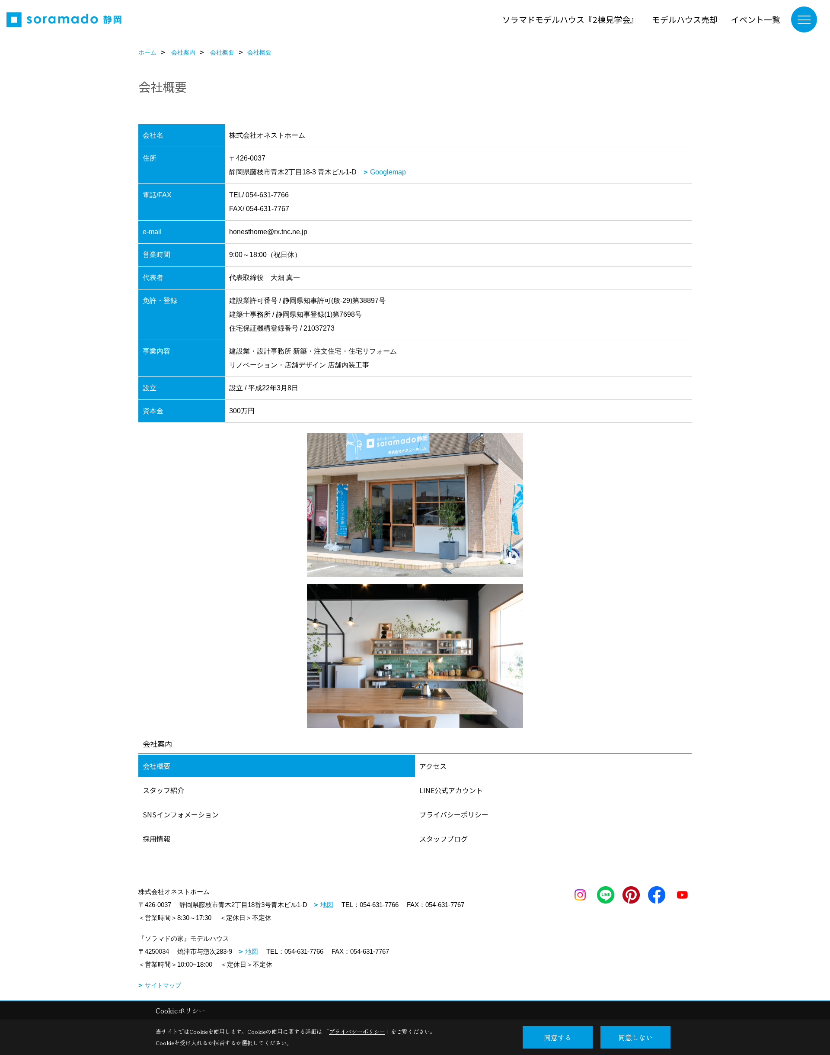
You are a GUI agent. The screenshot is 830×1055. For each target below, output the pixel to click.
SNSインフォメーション (181, 814)
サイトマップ (163, 985)
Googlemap (388, 172)
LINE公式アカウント (451, 790)
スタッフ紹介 (163, 790)
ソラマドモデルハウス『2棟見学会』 (570, 19)
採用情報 (156, 838)
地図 (326, 904)
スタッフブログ (443, 838)
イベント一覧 (755, 19)
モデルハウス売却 (685, 19)
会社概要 (156, 766)
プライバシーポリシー (453, 814)
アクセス (433, 766)
